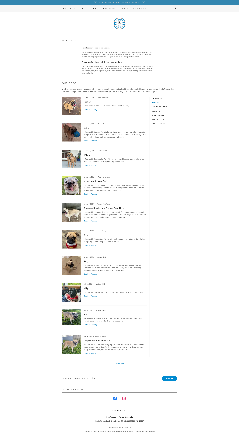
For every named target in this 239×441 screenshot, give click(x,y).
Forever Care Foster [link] (159, 107)
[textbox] (125, 378)
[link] (119, 24)
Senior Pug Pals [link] (158, 119)
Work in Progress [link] (158, 124)
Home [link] (64, 8)
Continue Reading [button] (90, 110)
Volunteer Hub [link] (119, 410)
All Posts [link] (155, 103)
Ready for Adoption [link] (159, 115)
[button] (74, 8)
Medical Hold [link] (156, 111)
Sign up (169, 378)
